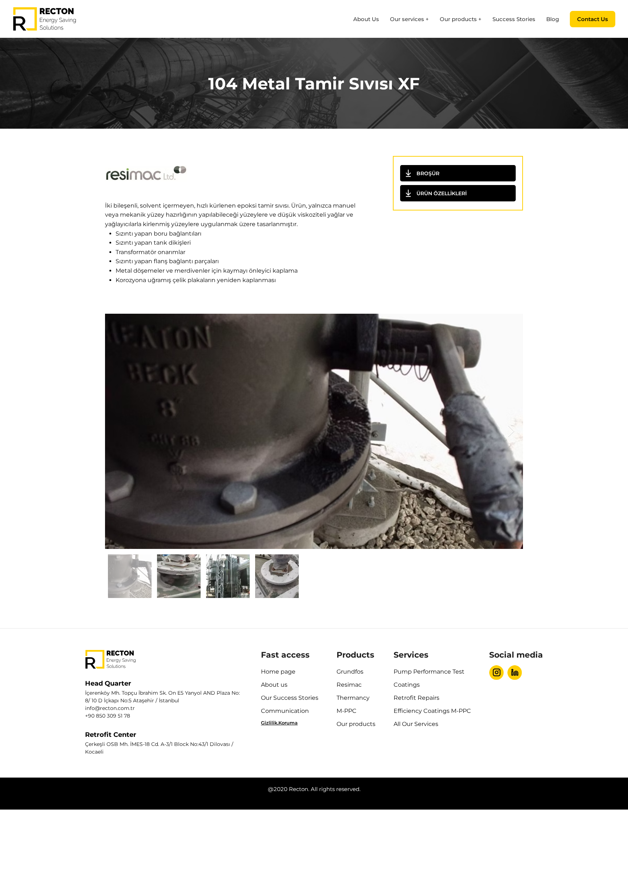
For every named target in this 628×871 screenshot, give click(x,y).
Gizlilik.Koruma (279, 723)
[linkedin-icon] (514, 672)
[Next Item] (511, 431)
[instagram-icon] (496, 672)
